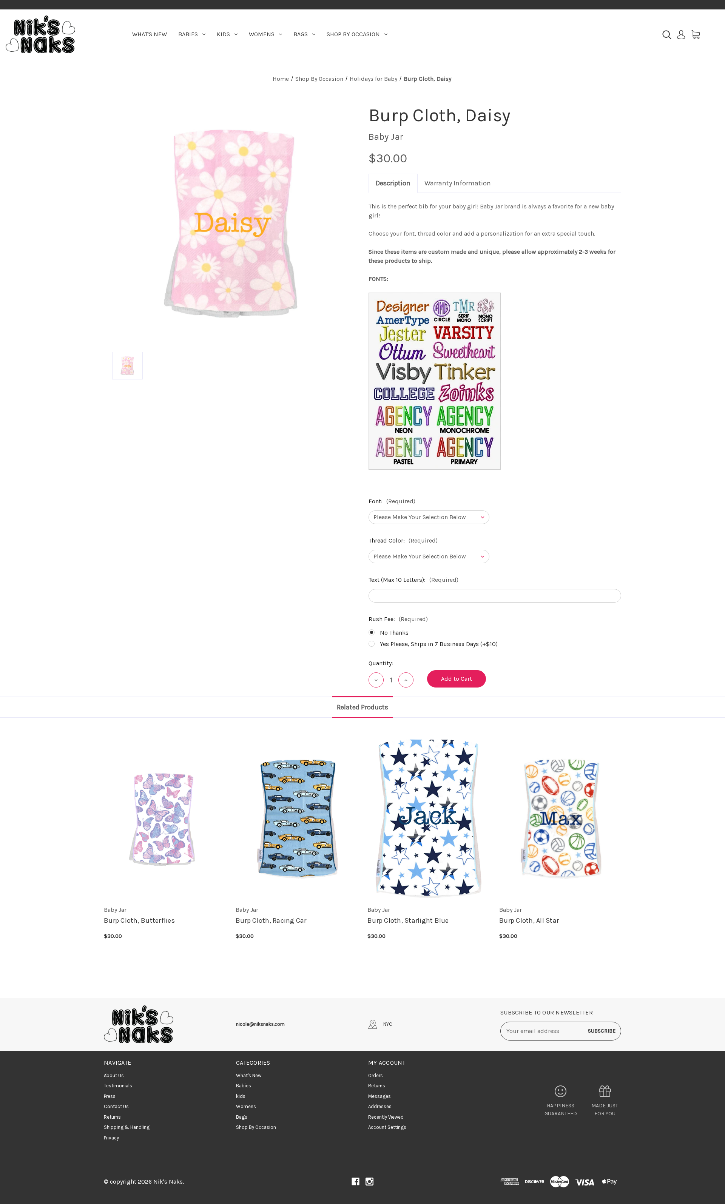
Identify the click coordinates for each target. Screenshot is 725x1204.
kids (223, 34)
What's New (149, 34)
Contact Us (116, 1106)
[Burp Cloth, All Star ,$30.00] (560, 818)
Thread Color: (403, 540)
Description (393, 183)
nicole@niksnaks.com (260, 1024)
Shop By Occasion (353, 34)
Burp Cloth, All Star (529, 920)
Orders (375, 1075)
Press (110, 1096)
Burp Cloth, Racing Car (271, 920)
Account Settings (387, 1127)
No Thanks (394, 632)
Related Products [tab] (362, 707)
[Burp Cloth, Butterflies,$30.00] (165, 818)
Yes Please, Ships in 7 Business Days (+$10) (439, 643)
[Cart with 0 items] (695, 34)
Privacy (111, 1138)
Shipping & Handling (127, 1127)
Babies (188, 34)
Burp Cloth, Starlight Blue (408, 920)
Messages (379, 1096)
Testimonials (118, 1085)
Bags (300, 34)
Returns (112, 1117)
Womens (262, 34)
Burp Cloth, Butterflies (139, 920)
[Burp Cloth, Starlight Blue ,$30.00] (429, 818)
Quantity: (381, 663)
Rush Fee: (398, 619)
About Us (114, 1075)
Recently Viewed (386, 1117)
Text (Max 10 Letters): (413, 579)
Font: (392, 501)
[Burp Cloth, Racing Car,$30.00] (297, 818)
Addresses (380, 1106)
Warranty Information (457, 183)
